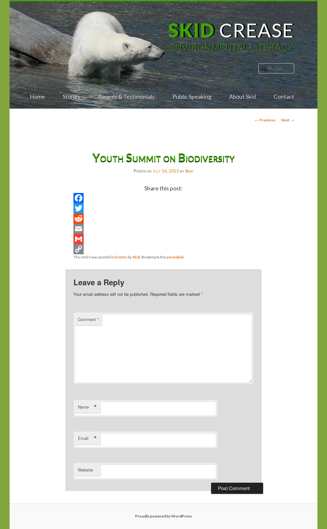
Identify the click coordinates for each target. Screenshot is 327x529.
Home (37, 96)
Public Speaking (191, 96)
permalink (175, 257)
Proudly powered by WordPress (163, 516)
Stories (71, 96)
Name (87, 407)
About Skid (242, 96)
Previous (265, 120)
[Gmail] (163, 239)
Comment (88, 319)
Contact (284, 96)
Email (87, 438)
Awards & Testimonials (126, 96)
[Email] (163, 229)
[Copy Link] (163, 249)
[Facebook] (163, 198)
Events (121, 257)
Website (85, 470)
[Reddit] (163, 218)
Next (287, 120)
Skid (189, 170)
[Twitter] (163, 208)
